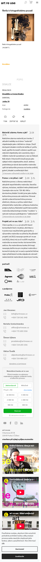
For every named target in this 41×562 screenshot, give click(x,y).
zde (3, 543)
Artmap (16, 225)
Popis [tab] (20, 79)
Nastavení (19, 549)
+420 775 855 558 (19, 331)
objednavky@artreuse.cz (23, 355)
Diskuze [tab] (6, 84)
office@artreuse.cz (20, 327)
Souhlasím (19, 556)
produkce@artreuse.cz (21, 341)
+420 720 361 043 (19, 317)
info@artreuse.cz (19, 313)
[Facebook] (10, 423)
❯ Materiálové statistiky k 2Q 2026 (16, 216)
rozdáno (27, 109)
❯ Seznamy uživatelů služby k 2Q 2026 (17, 173)
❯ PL (4, 135)
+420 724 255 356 (19, 344)
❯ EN (31, 132)
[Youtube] (5, 423)
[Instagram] (16, 423)
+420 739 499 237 (19, 358)
